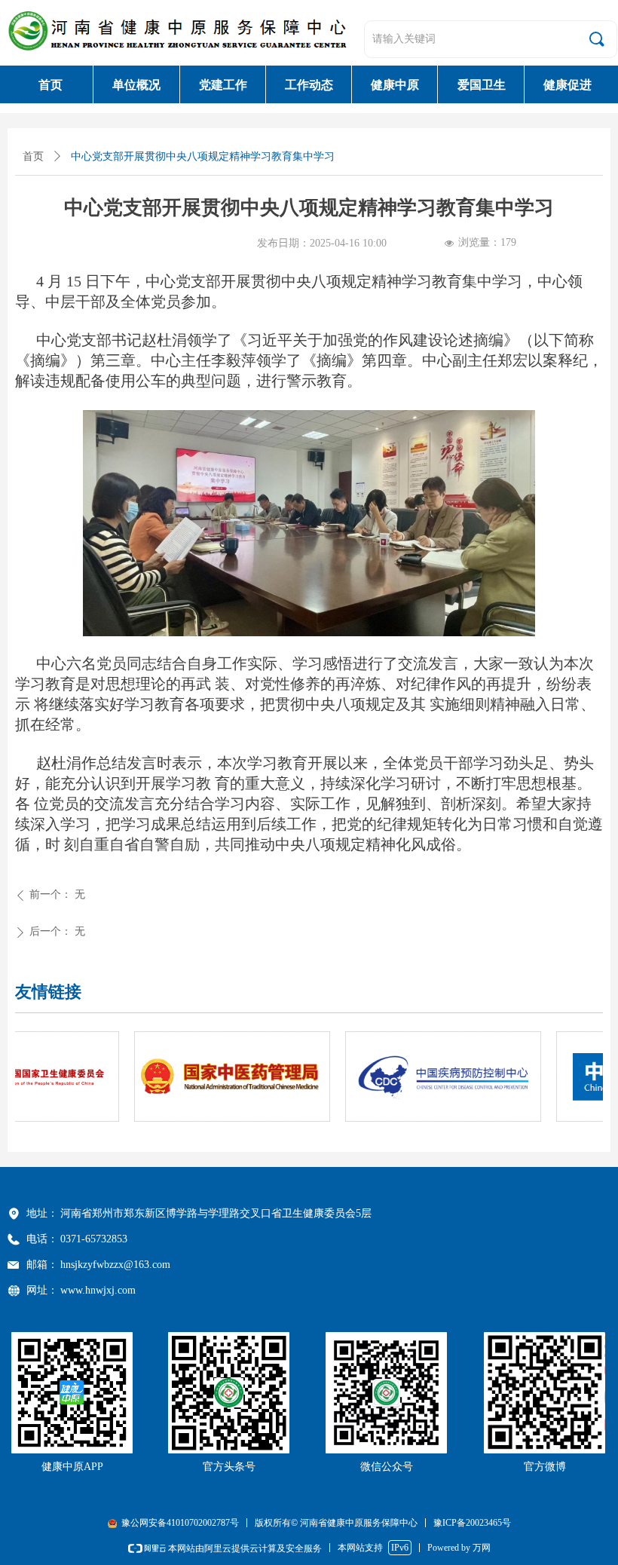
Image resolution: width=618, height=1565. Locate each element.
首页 (33, 156)
